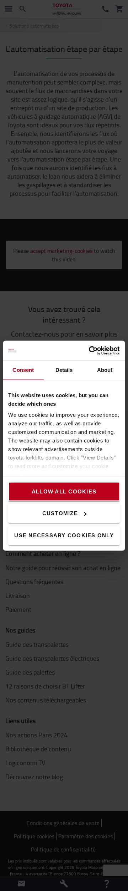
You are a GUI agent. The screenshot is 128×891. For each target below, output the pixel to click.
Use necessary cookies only (64, 535)
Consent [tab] (23, 370)
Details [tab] (64, 370)
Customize (60, 513)
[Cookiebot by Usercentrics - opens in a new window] (90, 350)
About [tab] (105, 370)
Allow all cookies (64, 491)
